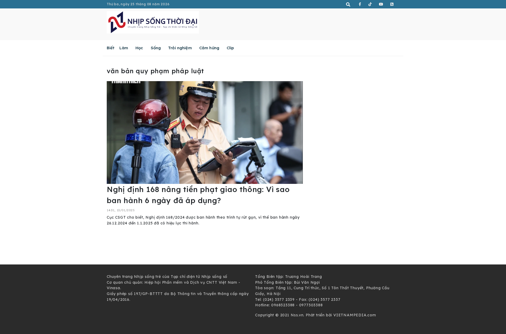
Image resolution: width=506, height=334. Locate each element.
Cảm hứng (209, 47)
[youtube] (381, 4)
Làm (123, 47)
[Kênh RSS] (392, 4)
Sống (156, 47)
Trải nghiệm (180, 47)
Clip (230, 47)
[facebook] (360, 4)
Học (139, 47)
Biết (111, 47)
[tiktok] (370, 4)
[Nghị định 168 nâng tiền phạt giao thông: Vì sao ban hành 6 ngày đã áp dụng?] (205, 132)
